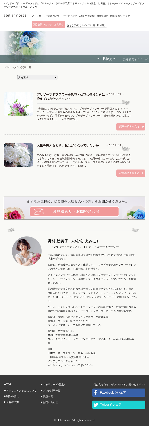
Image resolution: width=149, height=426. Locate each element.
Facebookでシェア (113, 392)
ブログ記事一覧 (21, 67)
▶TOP (7, 384)
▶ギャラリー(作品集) (52, 384)
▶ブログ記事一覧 (50, 390)
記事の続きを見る (129, 126)
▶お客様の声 (11, 402)
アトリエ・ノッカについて (47, 16)
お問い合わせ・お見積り (50, 24)
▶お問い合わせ (49, 402)
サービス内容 (70, 16)
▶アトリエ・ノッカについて (20, 390)
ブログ (126, 16)
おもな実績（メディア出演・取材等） (87, 25)
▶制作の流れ (11, 396)
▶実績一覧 (46, 396)
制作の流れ (115, 16)
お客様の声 (102, 16)
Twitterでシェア (110, 404)
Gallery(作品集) (87, 16)
